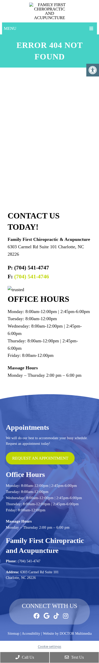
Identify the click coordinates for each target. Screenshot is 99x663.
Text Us (77, 657)
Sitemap (13, 633)
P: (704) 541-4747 (28, 267)
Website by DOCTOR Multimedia (67, 633)
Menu (10, 28)
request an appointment (40, 458)
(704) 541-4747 (29, 561)
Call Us (27, 657)
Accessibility (31, 633)
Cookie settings (49, 646)
